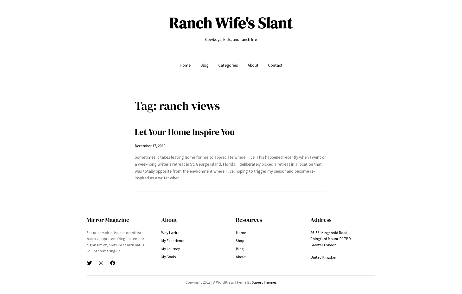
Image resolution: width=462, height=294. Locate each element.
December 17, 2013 (150, 145)
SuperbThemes (264, 282)
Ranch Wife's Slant (231, 22)
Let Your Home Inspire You (185, 132)
